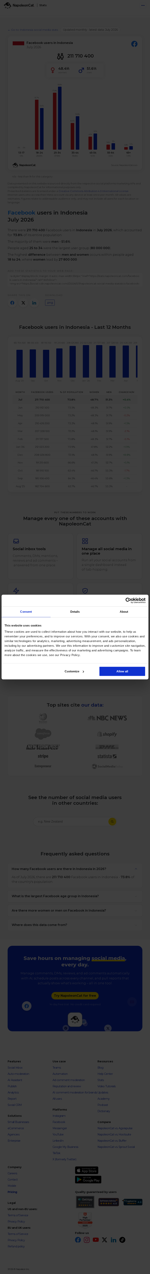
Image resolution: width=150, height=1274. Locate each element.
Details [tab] (75, 611)
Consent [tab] (26, 611)
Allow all (122, 671)
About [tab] (124, 611)
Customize (72, 671)
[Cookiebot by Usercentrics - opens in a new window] (128, 600)
